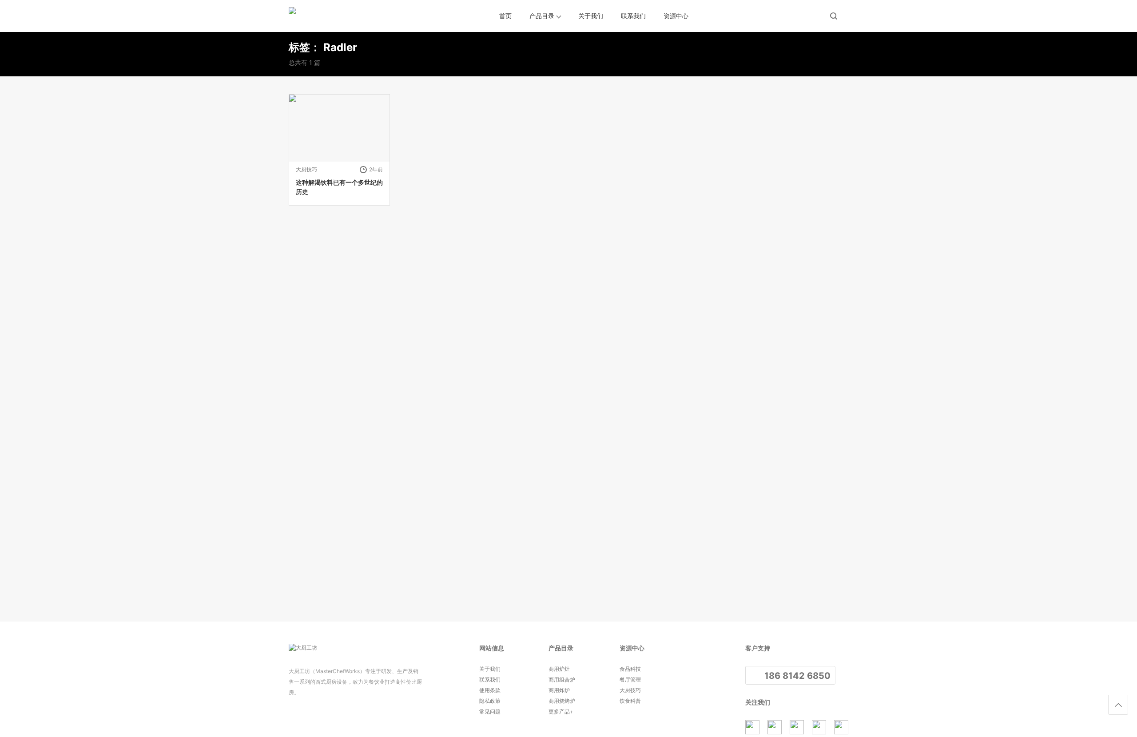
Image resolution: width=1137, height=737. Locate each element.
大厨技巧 (306, 169)
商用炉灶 (559, 669)
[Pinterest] (841, 727)
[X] (819, 727)
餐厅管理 (630, 679)
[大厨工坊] (329, 16)
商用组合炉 (562, 679)
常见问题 (490, 711)
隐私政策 (490, 700)
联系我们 (633, 16)
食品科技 (630, 669)
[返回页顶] (1118, 705)
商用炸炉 (559, 690)
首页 (505, 16)
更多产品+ (561, 711)
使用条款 (490, 690)
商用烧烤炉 (562, 700)
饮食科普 (630, 700)
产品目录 (541, 16)
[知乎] (752, 727)
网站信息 (491, 648)
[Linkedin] (797, 727)
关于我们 (590, 16)
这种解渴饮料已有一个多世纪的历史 (339, 186)
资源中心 (676, 16)
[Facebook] (774, 727)
